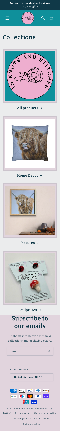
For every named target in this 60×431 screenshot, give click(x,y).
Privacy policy (23, 413)
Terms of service (41, 418)
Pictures (28, 243)
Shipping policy (31, 424)
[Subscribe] (49, 351)
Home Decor (27, 175)
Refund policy (21, 418)
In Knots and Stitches (28, 408)
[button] (7, 18)
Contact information (45, 413)
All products (27, 108)
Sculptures (27, 310)
